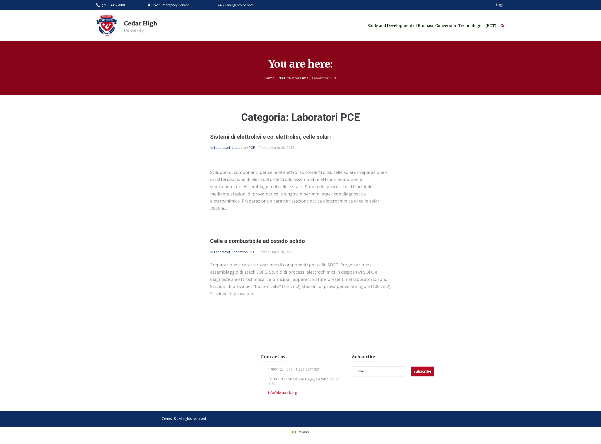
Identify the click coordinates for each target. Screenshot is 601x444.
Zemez (167, 418)
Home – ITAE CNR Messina (286, 78)
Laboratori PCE (243, 147)
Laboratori (222, 147)
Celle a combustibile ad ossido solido (257, 241)
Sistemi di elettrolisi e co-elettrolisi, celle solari (270, 137)
